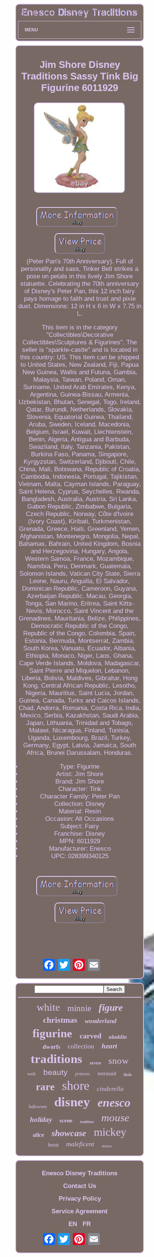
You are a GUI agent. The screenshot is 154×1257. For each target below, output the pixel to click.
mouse (115, 1117)
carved (90, 1036)
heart (109, 1046)
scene (66, 1120)
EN (72, 1224)
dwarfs (51, 1047)
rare (45, 1086)
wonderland (101, 1021)
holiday (41, 1119)
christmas (60, 1020)
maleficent (80, 1144)
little (128, 1074)
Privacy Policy (80, 1198)
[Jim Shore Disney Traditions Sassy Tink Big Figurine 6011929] (79, 148)
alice (38, 1135)
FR (87, 1224)
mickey (110, 1132)
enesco (114, 1102)
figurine (52, 1033)
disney (72, 1102)
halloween (38, 1106)
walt (31, 1073)
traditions (56, 1059)
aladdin (118, 1037)
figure (111, 1007)
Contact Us (79, 1185)
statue (107, 1146)
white (48, 1007)
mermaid (107, 1073)
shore (75, 1085)
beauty (55, 1072)
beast (53, 1145)
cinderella (110, 1088)
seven (95, 1063)
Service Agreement (80, 1211)
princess (82, 1073)
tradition (87, 1122)
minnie (79, 1008)
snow (118, 1061)
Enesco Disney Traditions (79, 1173)
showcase (69, 1133)
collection (81, 1046)
